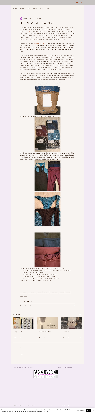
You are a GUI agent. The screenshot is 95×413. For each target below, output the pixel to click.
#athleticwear (54, 292)
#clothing (46, 292)
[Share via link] (31, 301)
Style (47, 8)
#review (68, 292)
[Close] (93, 410)
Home (41, 8)
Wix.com (34, 405)
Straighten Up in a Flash (45, 331)
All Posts (15, 8)
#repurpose (23, 292)
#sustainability (32, 292)
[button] (80, 8)
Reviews (35, 8)
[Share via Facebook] (20, 301)
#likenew (62, 292)
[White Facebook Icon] (62, 405)
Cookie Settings (80, 410)
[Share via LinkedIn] (28, 301)
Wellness (22, 8)
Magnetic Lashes (18, 331)
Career (28, 8)
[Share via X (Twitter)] (24, 301)
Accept (88, 410)
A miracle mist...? (67, 331)
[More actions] (74, 18)
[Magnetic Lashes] (23, 323)
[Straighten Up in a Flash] (47, 323)
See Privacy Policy (44, 411)
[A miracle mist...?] (71, 323)
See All (80, 314)
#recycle (40, 292)
